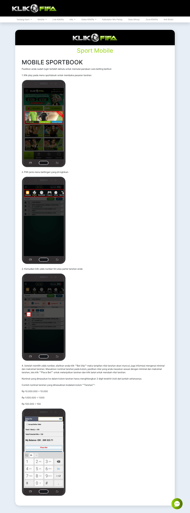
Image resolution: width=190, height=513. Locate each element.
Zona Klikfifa (152, 19)
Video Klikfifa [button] (88, 19)
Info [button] (72, 19)
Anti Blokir (168, 19)
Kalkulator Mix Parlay (112, 19)
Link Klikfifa (58, 19)
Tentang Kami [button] (23, 19)
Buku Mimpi (134, 19)
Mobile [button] (41, 19)
